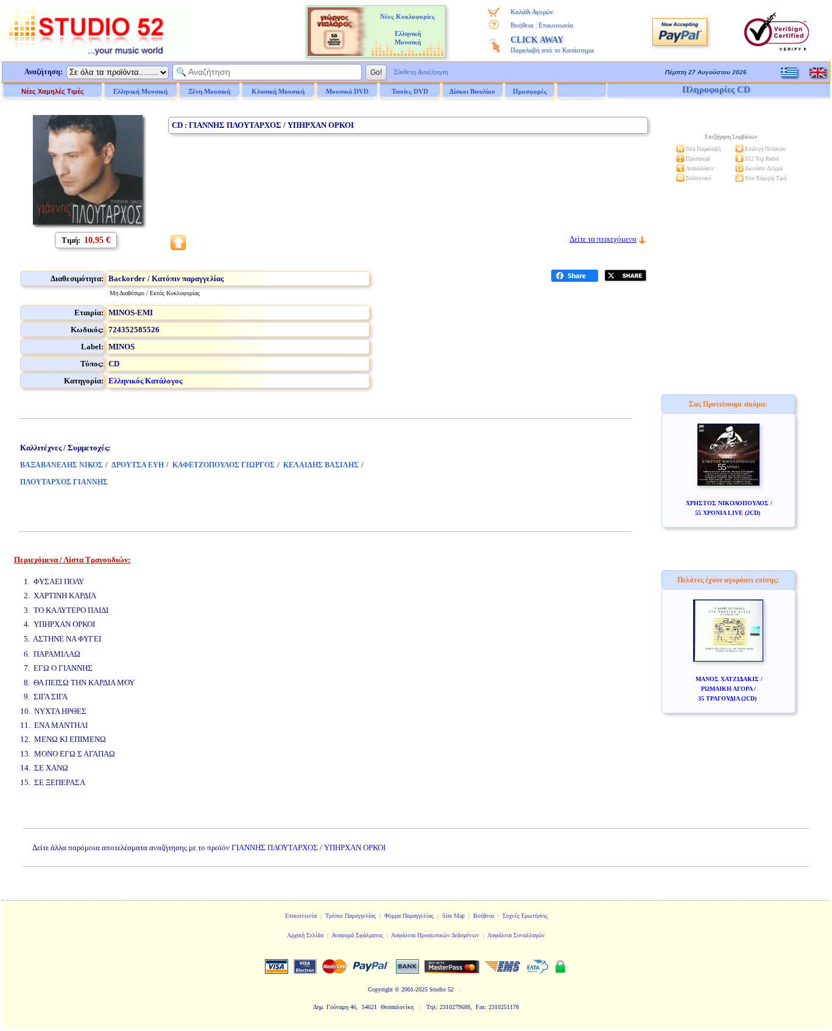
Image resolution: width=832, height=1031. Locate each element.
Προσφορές (530, 91)
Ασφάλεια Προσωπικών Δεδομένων (435, 935)
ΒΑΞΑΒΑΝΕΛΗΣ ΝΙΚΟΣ (61, 465)
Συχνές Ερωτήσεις (525, 915)
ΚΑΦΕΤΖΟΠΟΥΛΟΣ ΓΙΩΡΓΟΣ (223, 465)
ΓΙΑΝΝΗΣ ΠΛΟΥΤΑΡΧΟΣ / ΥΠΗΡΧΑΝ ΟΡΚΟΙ (308, 847)
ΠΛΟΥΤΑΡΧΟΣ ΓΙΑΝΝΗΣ (64, 482)
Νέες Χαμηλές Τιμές (52, 91)
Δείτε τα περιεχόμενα (602, 238)
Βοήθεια (522, 25)
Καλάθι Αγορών (531, 11)
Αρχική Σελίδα (305, 935)
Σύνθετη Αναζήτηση (421, 71)
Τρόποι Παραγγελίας (350, 915)
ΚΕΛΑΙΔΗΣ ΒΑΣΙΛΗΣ (321, 465)
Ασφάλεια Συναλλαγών (516, 935)
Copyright (380, 989)
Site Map (453, 915)
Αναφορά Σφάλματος (357, 935)
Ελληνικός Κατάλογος (145, 380)
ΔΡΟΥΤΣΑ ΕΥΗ (137, 465)
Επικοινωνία (555, 25)
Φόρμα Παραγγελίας (409, 915)
